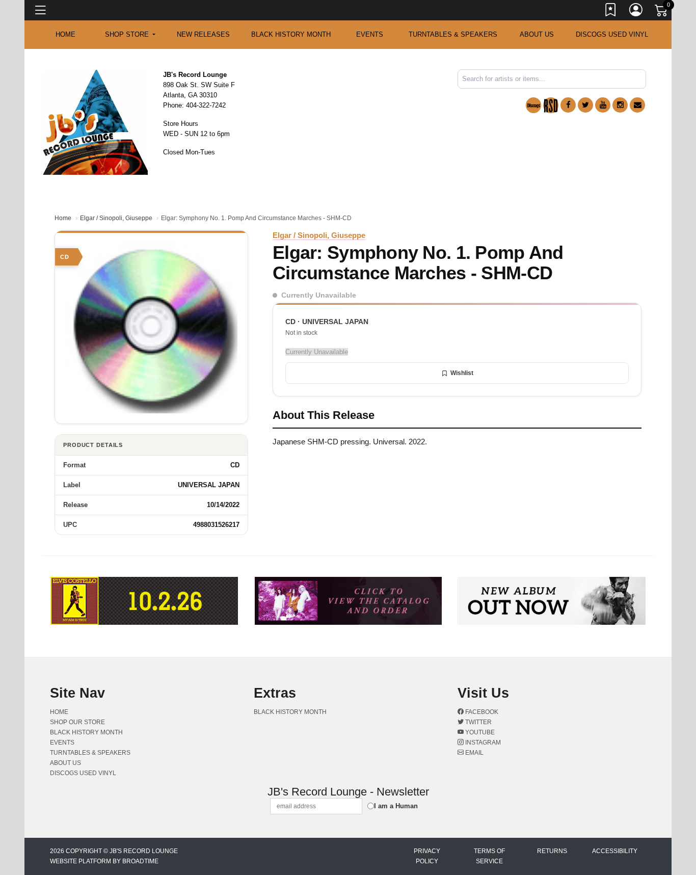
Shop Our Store (77, 722)
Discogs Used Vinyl (612, 34)
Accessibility (614, 851)
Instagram (482, 742)
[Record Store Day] (550, 105)
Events (369, 34)
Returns (552, 851)
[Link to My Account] (636, 12)
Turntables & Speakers (453, 34)
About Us (537, 34)
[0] (662, 12)
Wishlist (461, 373)
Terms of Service (489, 856)
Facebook (481, 711)
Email (474, 752)
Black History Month (291, 34)
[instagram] (620, 105)
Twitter (478, 722)
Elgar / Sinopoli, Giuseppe (116, 218)
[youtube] (602, 105)
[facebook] (568, 105)
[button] (130, 34)
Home (63, 218)
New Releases (203, 34)
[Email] (637, 105)
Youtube (479, 732)
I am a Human (396, 806)
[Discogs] (533, 105)
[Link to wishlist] (611, 12)
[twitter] (585, 105)
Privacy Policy (427, 856)
